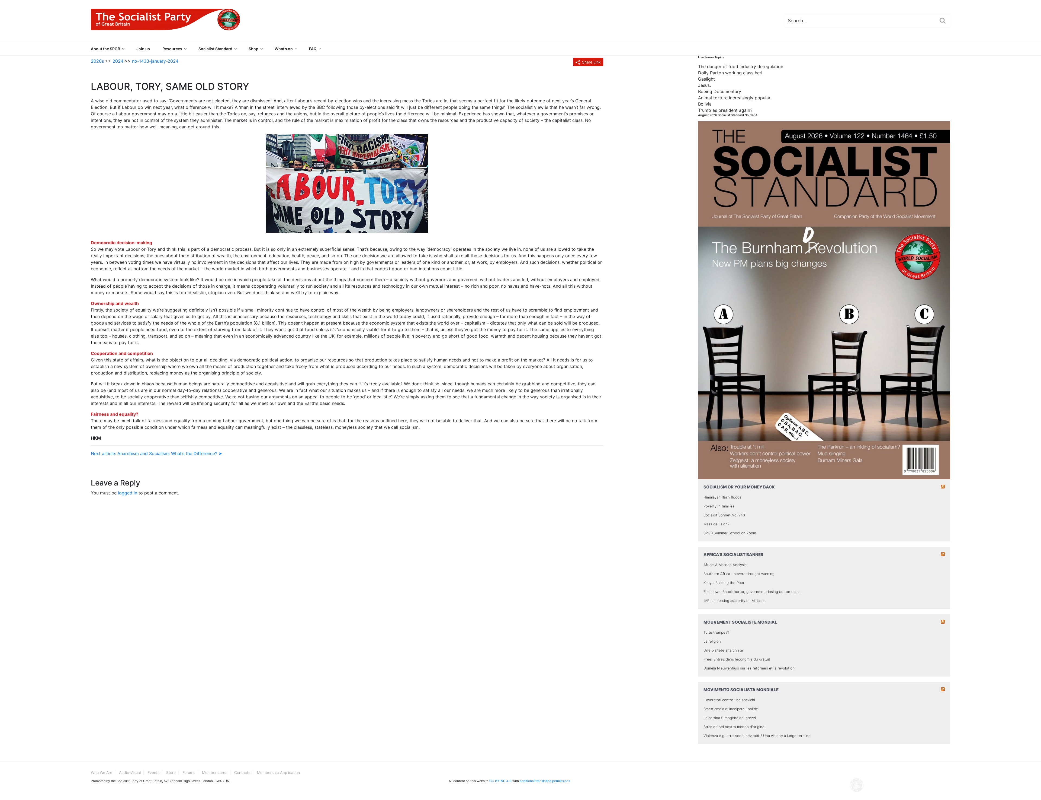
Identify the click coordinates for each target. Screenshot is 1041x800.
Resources (172, 48)
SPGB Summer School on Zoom (729, 533)
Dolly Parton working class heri (730, 72)
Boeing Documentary (719, 91)
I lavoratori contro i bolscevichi (729, 700)
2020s (97, 61)
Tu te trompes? (716, 632)
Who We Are (101, 772)
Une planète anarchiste (723, 650)
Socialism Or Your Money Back (739, 487)
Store (171, 772)
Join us (143, 48)
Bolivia (705, 104)
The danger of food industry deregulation (740, 66)
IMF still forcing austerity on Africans (734, 600)
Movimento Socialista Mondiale (741, 689)
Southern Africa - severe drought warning (739, 574)
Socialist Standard (215, 48)
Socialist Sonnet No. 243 (724, 515)
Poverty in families (718, 506)
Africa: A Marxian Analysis (725, 565)
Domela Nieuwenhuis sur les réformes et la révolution (749, 668)
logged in (127, 493)
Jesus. (704, 85)
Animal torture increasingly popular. (734, 97)
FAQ (313, 48)
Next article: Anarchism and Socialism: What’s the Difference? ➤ (156, 453)
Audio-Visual (130, 772)
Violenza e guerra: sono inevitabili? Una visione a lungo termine (757, 736)
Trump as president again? (725, 110)
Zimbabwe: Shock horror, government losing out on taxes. (752, 591)
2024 (118, 61)
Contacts (242, 772)
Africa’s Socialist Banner (733, 554)
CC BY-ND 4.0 (500, 781)
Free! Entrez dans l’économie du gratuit (736, 659)
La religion (712, 641)
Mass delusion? (716, 524)
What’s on (284, 48)
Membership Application (278, 772)
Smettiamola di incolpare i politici (731, 709)
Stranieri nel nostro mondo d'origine (733, 727)
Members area (214, 772)
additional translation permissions (545, 781)
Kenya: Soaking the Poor (723, 582)
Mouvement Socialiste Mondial (740, 622)
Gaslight (706, 79)
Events (153, 772)
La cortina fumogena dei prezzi (729, 718)
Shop (253, 48)
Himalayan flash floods (722, 497)
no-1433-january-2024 (155, 61)
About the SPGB (105, 48)
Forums (188, 772)
